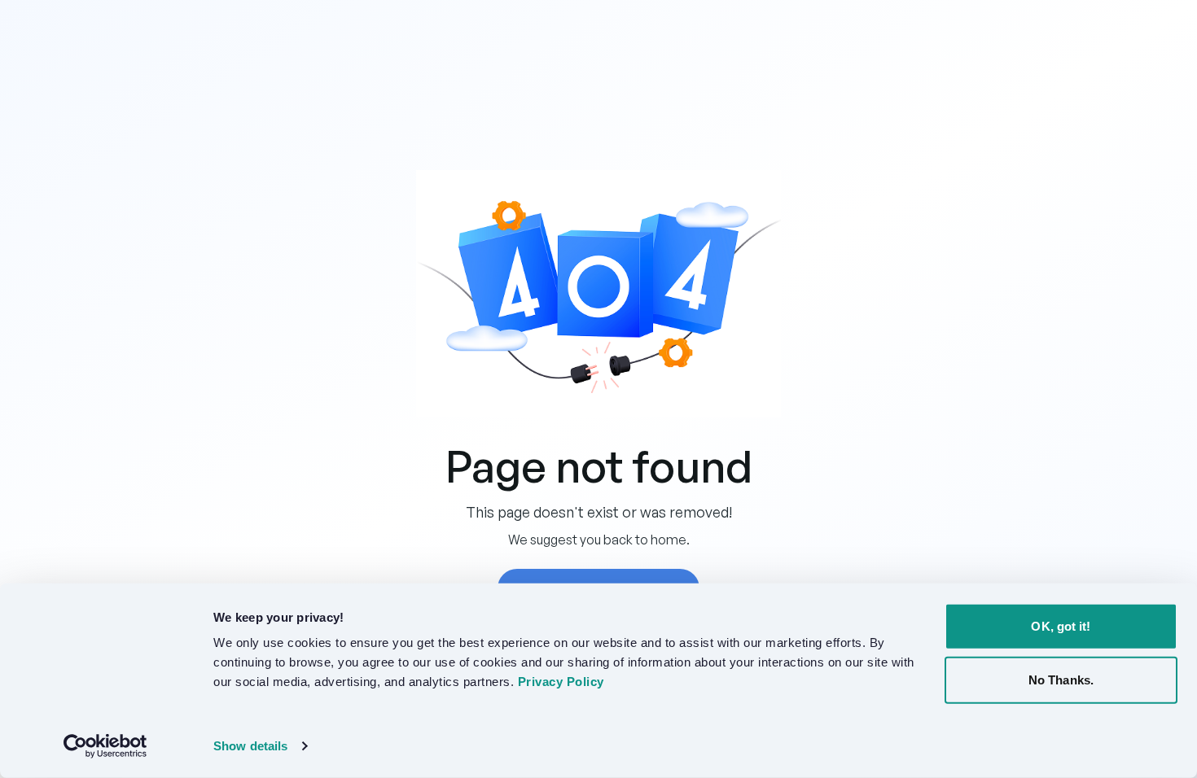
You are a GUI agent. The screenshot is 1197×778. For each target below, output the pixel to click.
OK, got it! (1060, 626)
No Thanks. (1061, 679)
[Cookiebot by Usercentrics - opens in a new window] (105, 746)
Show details (250, 746)
